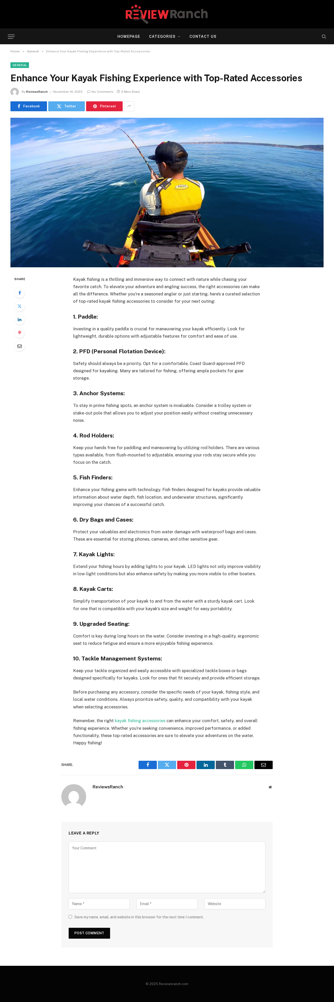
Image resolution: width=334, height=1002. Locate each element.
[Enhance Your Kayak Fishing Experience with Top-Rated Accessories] (167, 192)
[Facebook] (19, 293)
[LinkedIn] (19, 319)
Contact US (203, 36)
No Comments (103, 92)
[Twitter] (19, 306)
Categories (162, 36)
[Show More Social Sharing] (129, 106)
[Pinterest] (19, 332)
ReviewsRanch (37, 92)
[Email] (19, 346)
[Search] (323, 36)
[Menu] (11, 36)
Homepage (128, 36)
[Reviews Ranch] (167, 14)
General (20, 65)
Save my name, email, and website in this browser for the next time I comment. (139, 917)
